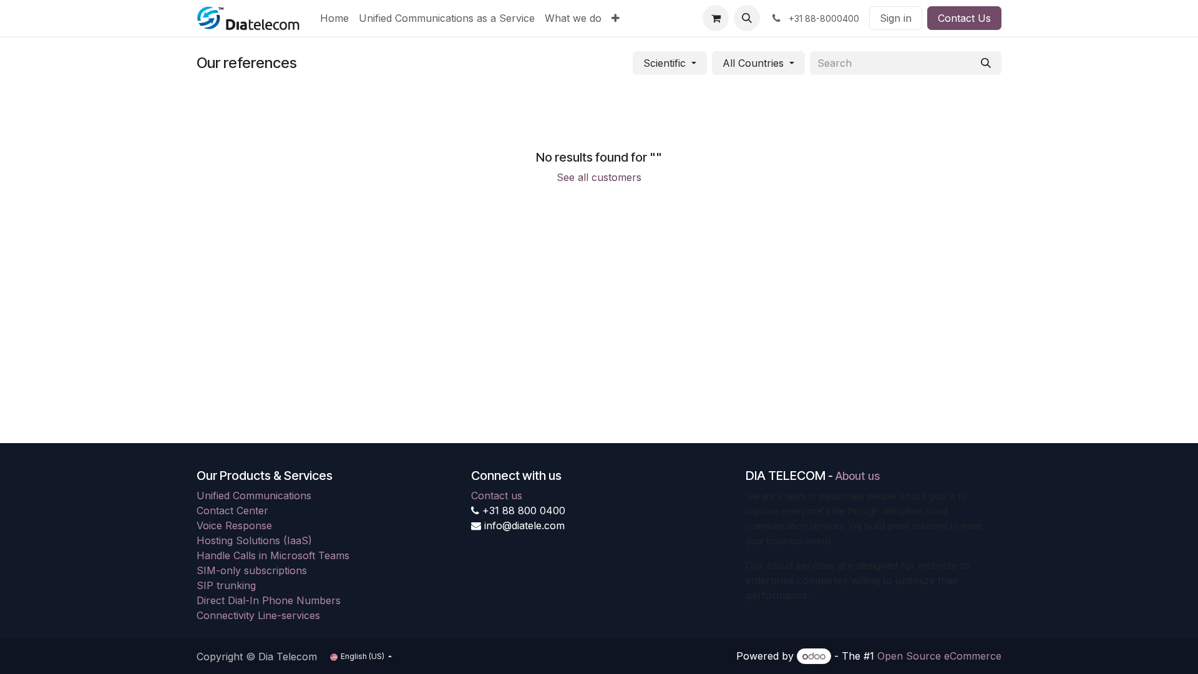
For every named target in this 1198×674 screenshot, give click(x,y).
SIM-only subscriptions (252, 570)
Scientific (664, 63)
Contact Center (232, 510)
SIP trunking (226, 585)
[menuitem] (334, 18)
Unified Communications (254, 495)
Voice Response (234, 525)
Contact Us (964, 18)
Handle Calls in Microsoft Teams (273, 555)
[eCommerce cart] (716, 18)
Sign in (896, 18)
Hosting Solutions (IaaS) (254, 540)
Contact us (496, 495)
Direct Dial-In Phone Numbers (269, 600)
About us (857, 475)
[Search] (985, 63)
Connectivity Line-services (258, 615)
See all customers (599, 177)
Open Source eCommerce (939, 656)
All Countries (753, 63)
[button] (747, 18)
